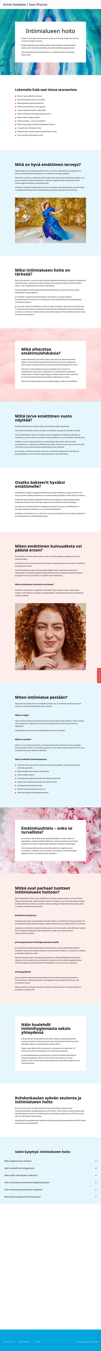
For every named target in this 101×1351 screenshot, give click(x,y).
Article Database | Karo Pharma (25, 4)
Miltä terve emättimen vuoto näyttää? (31, 107)
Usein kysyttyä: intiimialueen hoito (30, 135)
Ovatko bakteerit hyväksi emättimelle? (31, 110)
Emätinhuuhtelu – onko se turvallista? (31, 121)
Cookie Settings (23, 1342)
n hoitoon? (51, 124)
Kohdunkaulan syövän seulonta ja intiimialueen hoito (37, 131)
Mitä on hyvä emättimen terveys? (29, 96)
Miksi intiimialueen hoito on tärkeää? (31, 100)
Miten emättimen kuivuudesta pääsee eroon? (34, 114)
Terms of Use (8, 1342)
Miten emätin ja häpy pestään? (28, 117)
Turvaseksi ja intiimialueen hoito (29, 128)
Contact (37, 1342)
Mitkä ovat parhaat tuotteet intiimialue (31, 124)
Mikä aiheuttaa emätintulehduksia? (30, 103)
